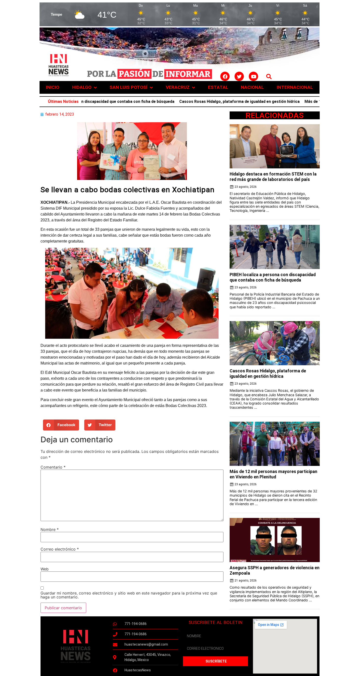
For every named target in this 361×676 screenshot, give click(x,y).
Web (45, 569)
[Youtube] (253, 76)
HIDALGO (81, 87)
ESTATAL (218, 87)
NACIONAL (252, 87)
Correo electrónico (60, 549)
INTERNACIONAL (295, 87)
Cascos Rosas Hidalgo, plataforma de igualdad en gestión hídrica (218, 101)
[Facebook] (225, 76)
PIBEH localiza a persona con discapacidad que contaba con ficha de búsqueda (81, 101)
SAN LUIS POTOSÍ (128, 87)
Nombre (50, 529)
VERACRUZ (178, 87)
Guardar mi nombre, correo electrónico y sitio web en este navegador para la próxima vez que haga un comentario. (129, 595)
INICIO (52, 87)
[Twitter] (239, 76)
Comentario (53, 467)
